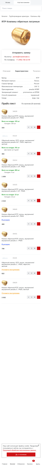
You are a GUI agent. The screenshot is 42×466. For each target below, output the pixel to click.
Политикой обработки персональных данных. (19, 450)
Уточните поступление (10, 270)
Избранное (21, 464)
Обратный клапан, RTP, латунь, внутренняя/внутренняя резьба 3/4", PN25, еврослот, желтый (18, 142)
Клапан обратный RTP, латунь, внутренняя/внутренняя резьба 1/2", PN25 (18, 117)
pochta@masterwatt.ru (21, 57)
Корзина (30, 462)
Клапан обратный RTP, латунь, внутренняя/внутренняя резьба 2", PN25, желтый (18, 288)
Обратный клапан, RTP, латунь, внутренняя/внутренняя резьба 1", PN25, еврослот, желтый (18, 264)
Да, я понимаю (21, 454)
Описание (6, 71)
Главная (4, 464)
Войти (38, 464)
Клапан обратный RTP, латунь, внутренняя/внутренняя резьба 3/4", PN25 (18, 215)
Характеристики (21, 71)
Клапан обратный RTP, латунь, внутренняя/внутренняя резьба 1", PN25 (18, 239)
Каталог (12, 464)
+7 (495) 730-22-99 (23, 60)
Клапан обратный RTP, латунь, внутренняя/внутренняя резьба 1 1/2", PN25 (18, 190)
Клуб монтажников (23, 2)
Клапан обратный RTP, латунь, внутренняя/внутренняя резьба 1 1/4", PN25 (18, 166)
